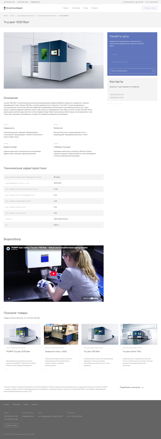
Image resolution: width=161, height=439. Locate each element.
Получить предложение (119, 71)
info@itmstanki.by (28, 416)
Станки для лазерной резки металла (46, 15)
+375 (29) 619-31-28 (116, 98)
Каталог (66, 8)
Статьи (85, 8)
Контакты (94, 8)
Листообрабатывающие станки (25, 15)
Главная (6, 15)
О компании (76, 8)
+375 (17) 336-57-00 (116, 95)
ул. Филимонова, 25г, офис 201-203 (51, 416)
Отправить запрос (150, 8)
